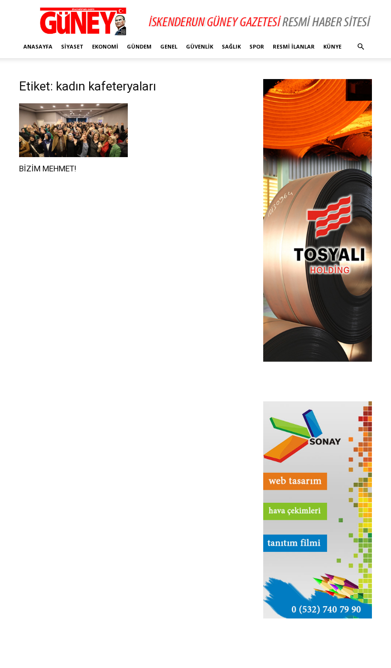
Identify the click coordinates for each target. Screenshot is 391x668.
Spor (256, 46)
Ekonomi (105, 46)
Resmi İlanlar (294, 46)
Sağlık (231, 46)
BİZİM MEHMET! (47, 168)
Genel (168, 46)
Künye (332, 46)
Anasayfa (37, 46)
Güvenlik (199, 46)
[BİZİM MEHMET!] (73, 130)
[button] (360, 46)
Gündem (139, 46)
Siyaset (72, 46)
